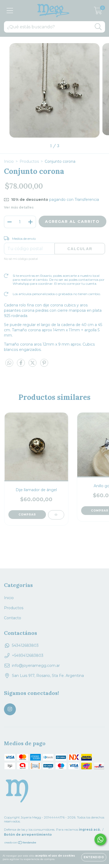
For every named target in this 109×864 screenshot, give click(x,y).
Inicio (9, 161)
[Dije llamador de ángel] (56, 514)
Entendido (94, 857)
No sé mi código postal (21, 259)
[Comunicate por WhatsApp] (100, 839)
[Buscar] (98, 27)
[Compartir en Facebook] (21, 365)
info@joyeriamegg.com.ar (36, 665)
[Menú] (10, 11)
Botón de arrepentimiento (28, 834)
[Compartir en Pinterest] (44, 365)
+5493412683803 (27, 655)
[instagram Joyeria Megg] (10, 709)
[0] (98, 12)
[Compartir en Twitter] (33, 365)
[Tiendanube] (20, 843)
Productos (29, 161)
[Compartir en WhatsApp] (9, 363)
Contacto (12, 618)
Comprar (27, 514)
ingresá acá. (90, 829)
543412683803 (25, 645)
